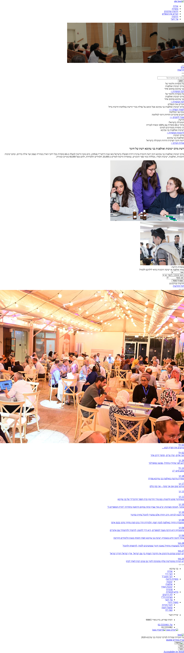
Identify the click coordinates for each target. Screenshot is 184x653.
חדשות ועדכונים (171, 11)
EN (182, 67)
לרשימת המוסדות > (175, 132)
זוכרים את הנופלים (170, 14)
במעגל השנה (167, 607)
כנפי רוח (168, 610)
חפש (181, 81)
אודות (175, 6)
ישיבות (169, 581)
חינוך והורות (167, 605)
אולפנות (169, 584)
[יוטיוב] (172, 630)
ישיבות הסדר (166, 587)
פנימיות (169, 589)
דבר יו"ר (168, 574)
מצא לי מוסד (178, 281)
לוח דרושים (167, 594)
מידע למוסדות (172, 592)
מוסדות (175, 8)
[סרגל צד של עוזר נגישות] (179, 642)
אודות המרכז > (177, 143)
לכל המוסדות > (177, 91)
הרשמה (180, 70)
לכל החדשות (178, 286)
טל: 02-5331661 (165, 624)
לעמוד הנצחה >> (176, 109)
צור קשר (174, 19)
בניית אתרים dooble (175, 640)
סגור (181, 646)
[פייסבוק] (159, 630)
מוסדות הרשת (172, 579)
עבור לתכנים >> (177, 117)
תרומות (175, 16)
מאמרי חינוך (173, 602)
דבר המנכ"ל (167, 576)
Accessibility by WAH (174, 651)
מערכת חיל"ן (166, 597)
